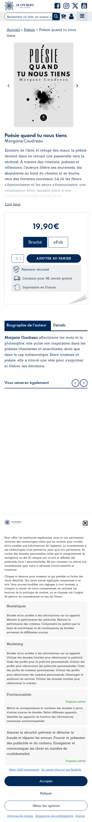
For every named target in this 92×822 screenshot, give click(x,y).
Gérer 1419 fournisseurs (24, 769)
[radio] (35, 242)
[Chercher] (56, 16)
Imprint (80, 816)
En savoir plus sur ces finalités (61, 769)
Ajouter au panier (53, 258)
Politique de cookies (20, 816)
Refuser (46, 793)
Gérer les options (46, 806)
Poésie (29, 29)
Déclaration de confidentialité (54, 816)
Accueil (13, 29)
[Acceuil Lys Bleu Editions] (18, 6)
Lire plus (13, 204)
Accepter (46, 781)
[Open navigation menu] (82, 16)
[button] (85, 523)
